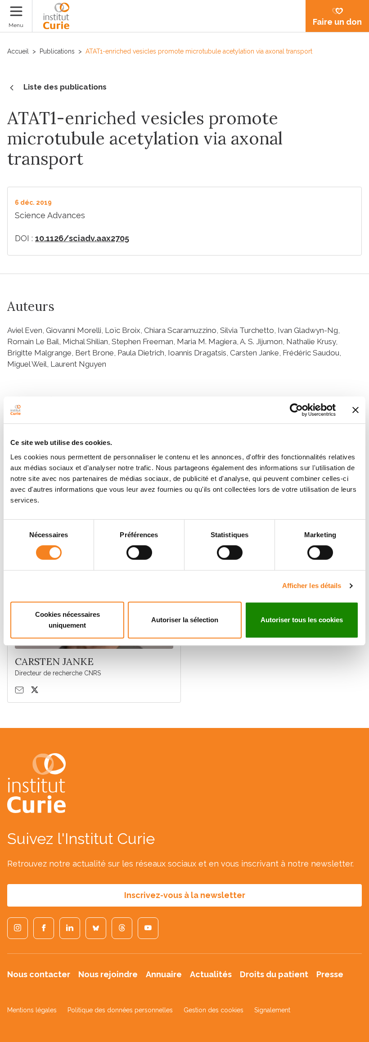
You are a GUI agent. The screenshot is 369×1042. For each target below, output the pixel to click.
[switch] (139, 552)
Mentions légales (32, 1010)
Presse (329, 974)
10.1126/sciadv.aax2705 (82, 238)
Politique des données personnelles (120, 1010)
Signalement (272, 1010)
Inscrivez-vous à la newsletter (184, 895)
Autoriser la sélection (184, 620)
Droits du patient (274, 974)
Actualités (211, 974)
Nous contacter (38, 974)
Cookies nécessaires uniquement (67, 620)
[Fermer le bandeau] (355, 410)
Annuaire (164, 974)
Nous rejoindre (108, 974)
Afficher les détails (312, 585)
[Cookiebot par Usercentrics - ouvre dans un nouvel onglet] (296, 410)
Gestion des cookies (213, 1010)
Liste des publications (65, 86)
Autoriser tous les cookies (302, 620)
